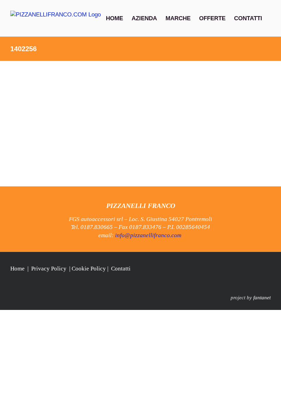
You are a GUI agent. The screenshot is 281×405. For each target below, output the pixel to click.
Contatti (121, 268)
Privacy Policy (48, 268)
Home (17, 268)
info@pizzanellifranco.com (148, 235)
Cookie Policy (89, 268)
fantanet (262, 297)
